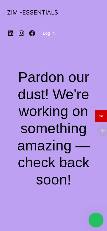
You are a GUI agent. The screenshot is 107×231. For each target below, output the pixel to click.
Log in (49, 33)
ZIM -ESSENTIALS (32, 12)
